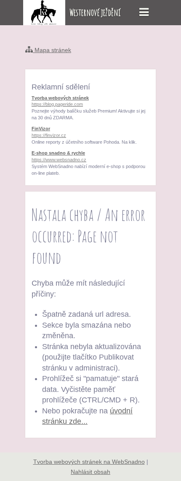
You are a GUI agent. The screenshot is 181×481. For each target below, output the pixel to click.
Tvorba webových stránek (60, 101)
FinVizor (49, 132)
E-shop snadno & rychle (59, 156)
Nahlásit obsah (90, 471)
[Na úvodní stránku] (44, 22)
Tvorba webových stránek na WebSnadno (89, 461)
